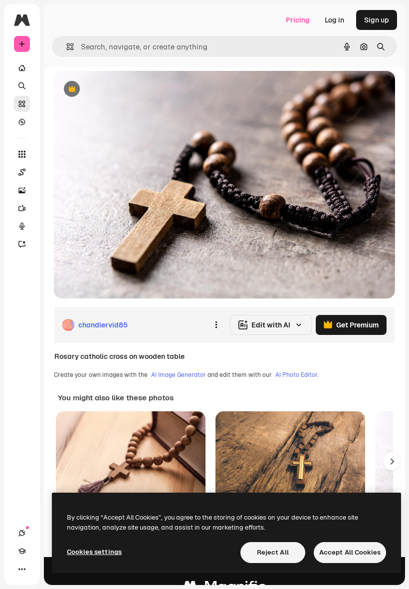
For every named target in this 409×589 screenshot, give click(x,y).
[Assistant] (22, 244)
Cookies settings (94, 552)
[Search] (22, 86)
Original (118, 89)
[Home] (22, 68)
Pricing (298, 19)
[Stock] (22, 104)
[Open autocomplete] (66, 46)
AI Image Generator (178, 375)
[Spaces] (22, 172)
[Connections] (22, 533)
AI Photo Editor (296, 375)
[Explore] (22, 122)
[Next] (392, 461)
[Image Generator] (22, 190)
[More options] (216, 325)
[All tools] (22, 154)
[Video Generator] (22, 208)
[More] (22, 569)
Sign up (376, 19)
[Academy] (22, 551)
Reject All (273, 552)
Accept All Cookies (350, 552)
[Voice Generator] (22, 226)
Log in (334, 19)
